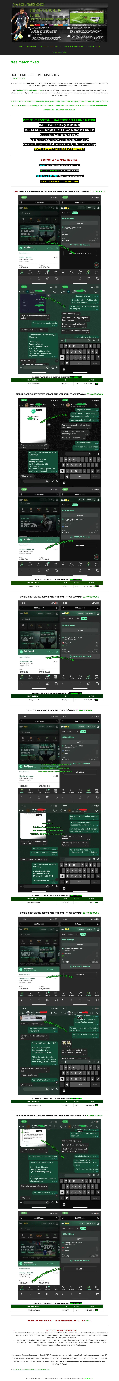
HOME (21, 47)
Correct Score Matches (59, 52)
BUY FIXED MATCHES (93, 47)
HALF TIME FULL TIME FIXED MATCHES (38, 1369)
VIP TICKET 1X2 (32, 47)
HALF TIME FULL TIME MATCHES (50, 47)
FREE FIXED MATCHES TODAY (73, 47)
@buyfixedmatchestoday (71, 176)
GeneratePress (88, 1378)
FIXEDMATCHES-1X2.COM (22, 105)
